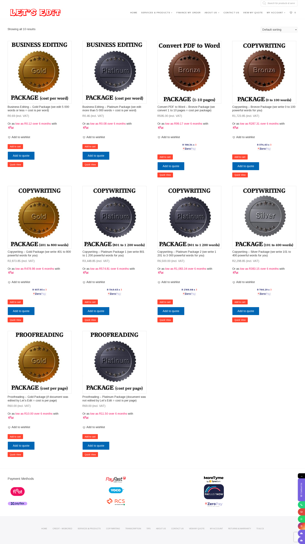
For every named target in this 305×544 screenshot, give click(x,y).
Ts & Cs (260, 529)
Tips (148, 529)
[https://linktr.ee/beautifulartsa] (301, 540)
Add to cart (15, 146)
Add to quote (21, 155)
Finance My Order (188, 12)
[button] (19, 137)
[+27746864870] (301, 519)
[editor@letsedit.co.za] (301, 511)
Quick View (15, 164)
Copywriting (113, 529)
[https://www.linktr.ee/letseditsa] (301, 533)
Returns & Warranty (239, 529)
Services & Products (155, 12)
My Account (275, 12)
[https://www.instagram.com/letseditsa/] (301, 526)
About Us (211, 12)
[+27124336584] (301, 504)
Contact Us (231, 12)
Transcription (133, 529)
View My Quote (253, 12)
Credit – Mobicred (62, 529)
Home (133, 12)
